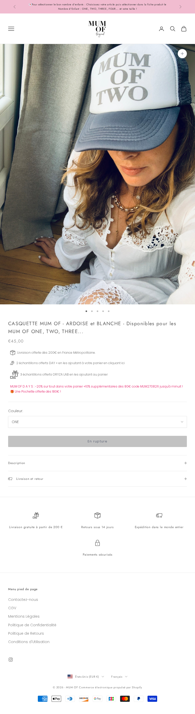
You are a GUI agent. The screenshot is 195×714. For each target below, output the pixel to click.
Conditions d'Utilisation (29, 641)
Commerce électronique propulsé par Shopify (110, 687)
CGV (12, 608)
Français (116, 677)
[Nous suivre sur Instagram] (10, 659)
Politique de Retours (26, 633)
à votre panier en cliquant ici (103, 363)
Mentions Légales (24, 616)
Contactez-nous (23, 599)
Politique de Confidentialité (32, 625)
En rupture (97, 441)
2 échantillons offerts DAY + (37, 363)
